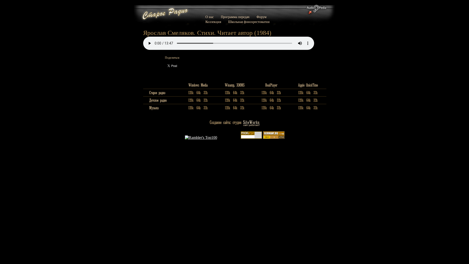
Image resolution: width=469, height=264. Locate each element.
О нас (209, 17)
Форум (261, 17)
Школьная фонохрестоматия (248, 22)
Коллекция (213, 22)
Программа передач (235, 17)
